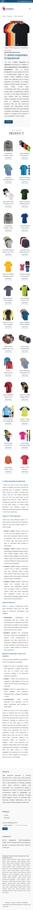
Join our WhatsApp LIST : (10, 823)
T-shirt (6, 815)
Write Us (8, 122)
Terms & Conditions (22, 902)
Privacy (13, 902)
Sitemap (7, 902)
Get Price (8, 158)
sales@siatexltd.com (25, 1)
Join (5, 829)
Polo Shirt (7, 818)
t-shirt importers (22, 500)
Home (4, 16)
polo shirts (21, 778)
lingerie (24, 785)
